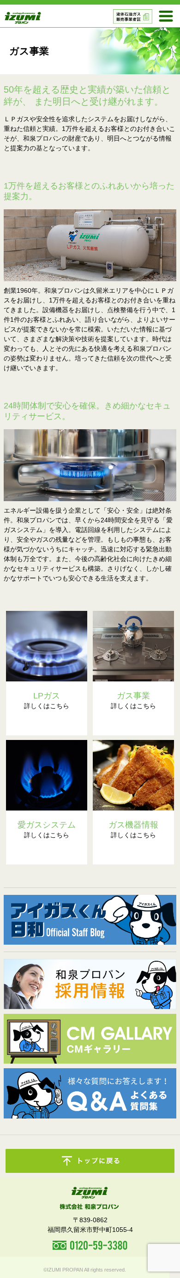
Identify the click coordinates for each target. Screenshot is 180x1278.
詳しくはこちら (46, 700)
